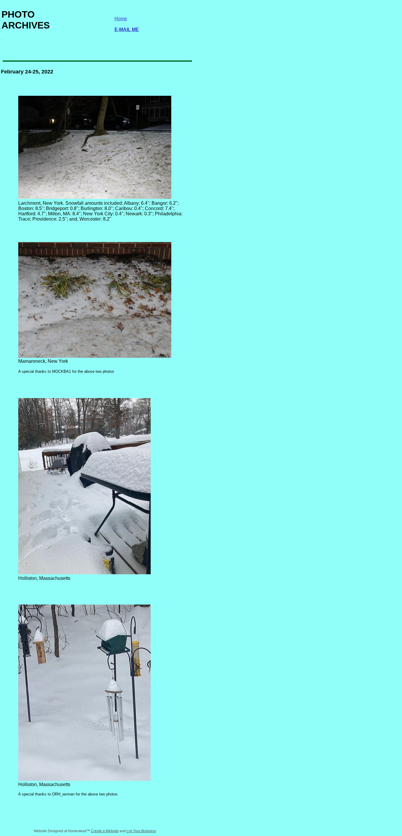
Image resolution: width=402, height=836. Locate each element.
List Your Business (141, 831)
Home (120, 18)
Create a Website (105, 831)
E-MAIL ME (126, 29)
